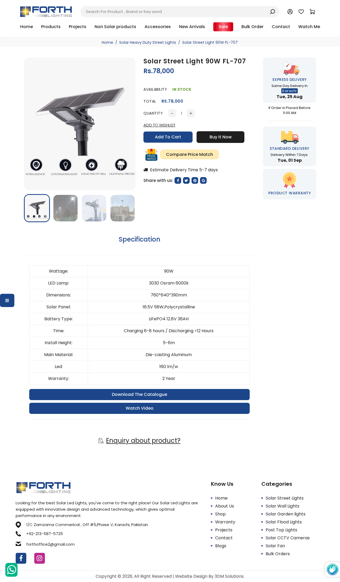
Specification (139, 239)
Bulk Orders (278, 554)
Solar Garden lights (285, 514)
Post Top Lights (281, 530)
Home (107, 42)
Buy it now (221, 137)
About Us (224, 506)
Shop (220, 514)
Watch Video (140, 408)
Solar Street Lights (285, 498)
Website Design (192, 576)
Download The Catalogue (139, 394)
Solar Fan (275, 546)
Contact (224, 538)
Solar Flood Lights (284, 522)
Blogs (220, 546)
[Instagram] (39, 558)
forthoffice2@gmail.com (50, 544)
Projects (223, 530)
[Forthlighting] (46, 11)
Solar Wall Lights (282, 506)
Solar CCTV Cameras (288, 538)
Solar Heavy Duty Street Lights (147, 42)
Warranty (225, 522)
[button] (32, 207)
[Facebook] (21, 558)
